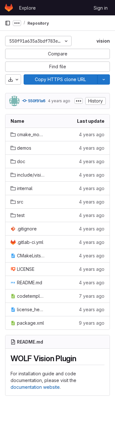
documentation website (35, 387)
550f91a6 (36, 100)
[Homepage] (9, 8)
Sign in (101, 8)
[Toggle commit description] (78, 101)
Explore (27, 8)
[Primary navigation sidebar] (8, 23)
